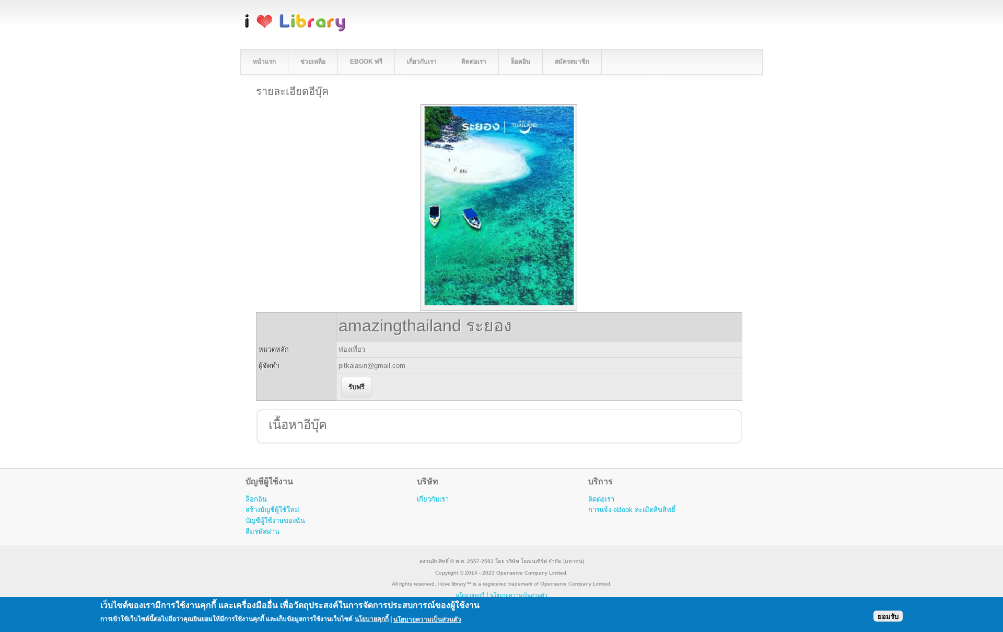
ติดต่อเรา (473, 61)
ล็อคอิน (520, 61)
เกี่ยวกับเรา (422, 61)
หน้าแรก (264, 61)
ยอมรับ (888, 616)
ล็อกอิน (256, 499)
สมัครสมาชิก (572, 61)
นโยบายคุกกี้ (470, 595)
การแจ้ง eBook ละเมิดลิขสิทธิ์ (631, 510)
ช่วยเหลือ (312, 61)
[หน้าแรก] (295, 30)
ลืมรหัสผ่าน (262, 531)
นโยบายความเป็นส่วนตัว (427, 619)
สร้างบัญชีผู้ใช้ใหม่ (272, 510)
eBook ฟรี (366, 61)
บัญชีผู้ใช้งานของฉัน (275, 520)
